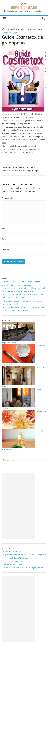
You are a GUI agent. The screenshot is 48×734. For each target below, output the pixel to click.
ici (32, 120)
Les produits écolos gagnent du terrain (18, 167)
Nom (4, 228)
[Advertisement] (18, 506)
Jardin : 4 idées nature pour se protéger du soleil (23, 567)
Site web (5, 250)
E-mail (5, 239)
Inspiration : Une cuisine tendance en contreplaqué (24, 555)
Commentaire (8, 198)
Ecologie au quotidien (11, 32)
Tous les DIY (40, 411)
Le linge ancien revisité (12, 564)
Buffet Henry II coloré (12, 551)
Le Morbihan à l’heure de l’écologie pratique (20, 170)
